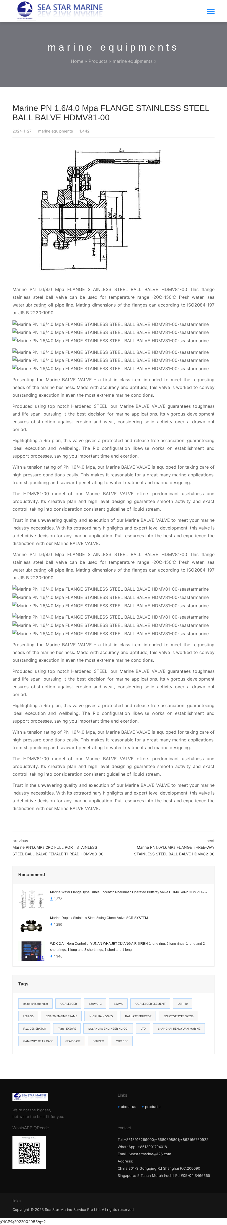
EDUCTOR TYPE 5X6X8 (179, 1016)
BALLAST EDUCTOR (138, 1016)
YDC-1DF (122, 1041)
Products (98, 61)
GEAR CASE (73, 1041)
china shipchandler (35, 1003)
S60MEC (98, 1041)
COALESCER (68, 1003)
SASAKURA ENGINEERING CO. (108, 1028)
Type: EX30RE (67, 1028)
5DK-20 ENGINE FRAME (61, 1016)
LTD (143, 1028)
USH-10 (183, 1003)
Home (77, 61)
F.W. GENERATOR (34, 1028)
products (153, 1106)
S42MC (118, 1003)
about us (128, 1106)
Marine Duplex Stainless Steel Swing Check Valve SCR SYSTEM (99, 918)
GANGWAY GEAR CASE (38, 1041)
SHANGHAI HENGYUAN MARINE (179, 1028)
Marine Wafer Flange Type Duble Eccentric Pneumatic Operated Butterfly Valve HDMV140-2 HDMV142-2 (129, 892)
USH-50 (28, 1016)
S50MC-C (95, 1003)
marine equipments (133, 61)
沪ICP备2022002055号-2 (23, 1221)
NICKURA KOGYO (101, 1016)
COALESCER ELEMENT (150, 1003)
